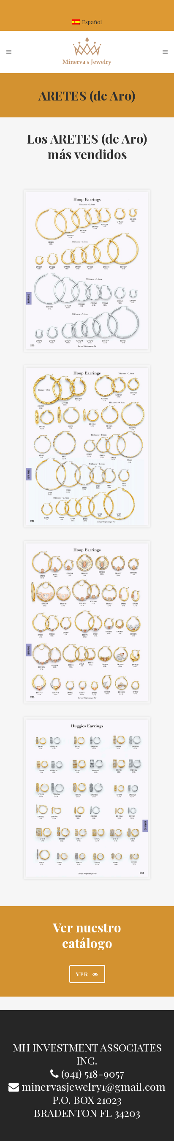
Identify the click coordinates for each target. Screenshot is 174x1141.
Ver (82, 974)
